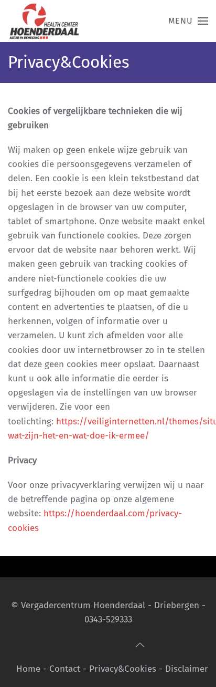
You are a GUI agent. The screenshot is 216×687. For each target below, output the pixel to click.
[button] (188, 21)
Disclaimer (186, 668)
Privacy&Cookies (122, 668)
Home (28, 668)
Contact (64, 668)
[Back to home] (46, 21)
